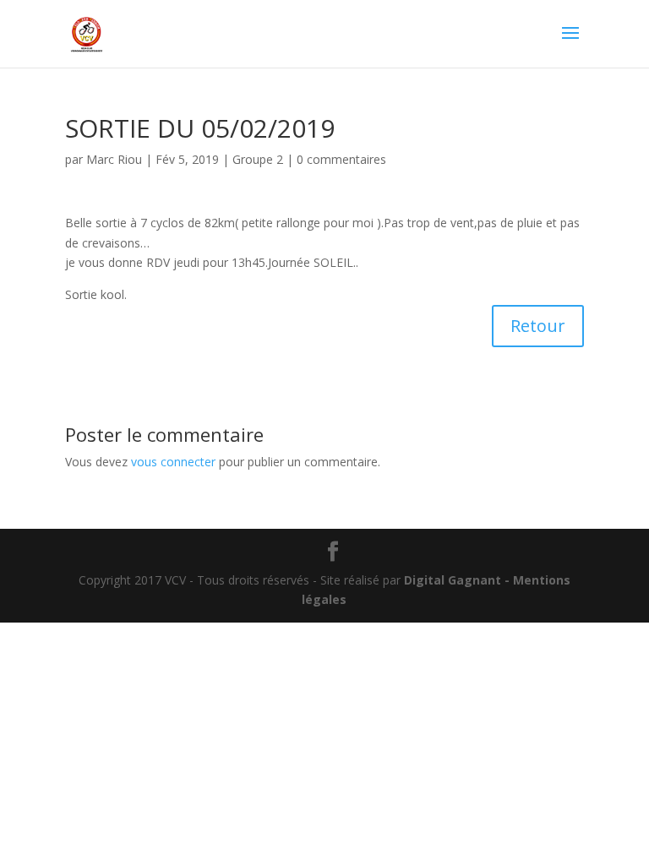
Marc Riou (114, 159)
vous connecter (173, 462)
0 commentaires (341, 159)
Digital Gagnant (452, 580)
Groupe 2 (257, 159)
